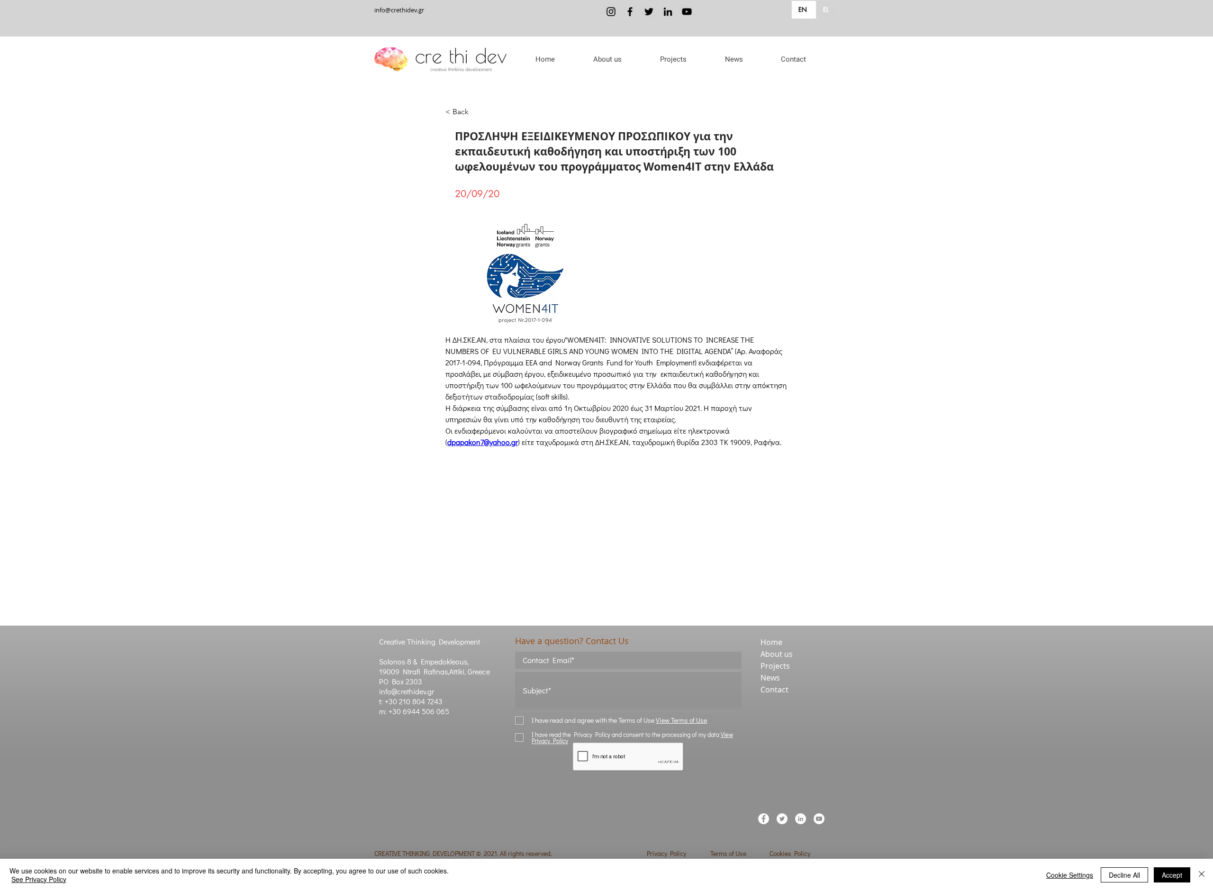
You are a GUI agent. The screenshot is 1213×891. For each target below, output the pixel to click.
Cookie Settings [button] (1069, 875)
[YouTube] (687, 12)
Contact (774, 689)
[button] (607, 59)
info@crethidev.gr (399, 10)
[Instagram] (611, 12)
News (770, 678)
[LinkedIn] (668, 12)
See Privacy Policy (38, 879)
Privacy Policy (666, 853)
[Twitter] (649, 12)
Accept (1172, 875)
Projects (775, 666)
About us (776, 654)
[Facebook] (630, 12)
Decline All (1124, 875)
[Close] (1201, 874)
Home (771, 642)
